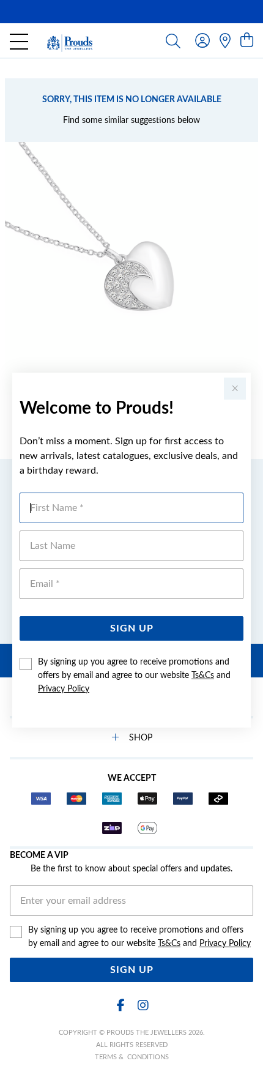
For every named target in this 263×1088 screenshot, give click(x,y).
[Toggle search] (173, 40)
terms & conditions (132, 1057)
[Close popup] (235, 389)
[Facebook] (120, 1005)
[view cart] (246, 41)
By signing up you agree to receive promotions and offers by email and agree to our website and (134, 675)
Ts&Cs (202, 675)
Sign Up (132, 628)
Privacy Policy (63, 689)
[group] (131, 11)
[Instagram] (142, 1005)
